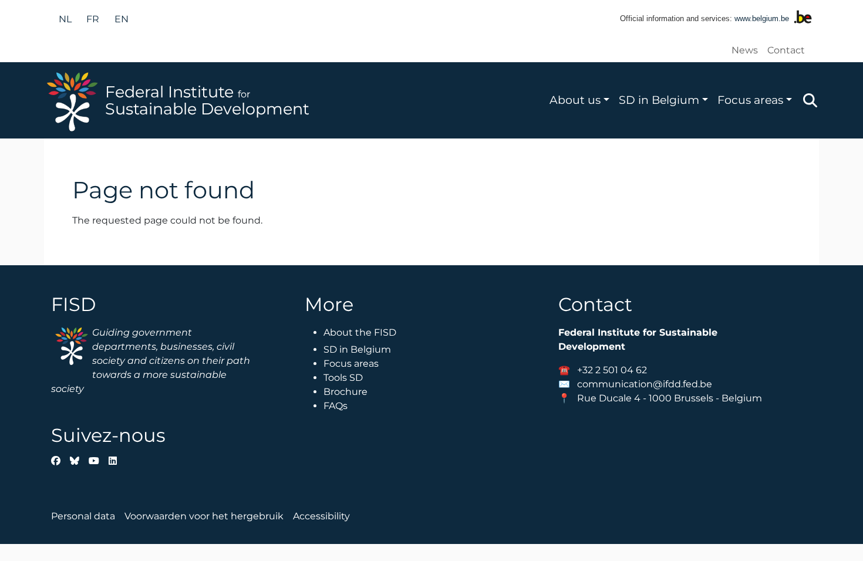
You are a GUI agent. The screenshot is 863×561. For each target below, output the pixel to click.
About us (575, 100)
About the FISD (359, 332)
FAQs (335, 405)
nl (65, 19)
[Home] (74, 100)
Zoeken (810, 100)
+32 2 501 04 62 (612, 370)
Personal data (83, 516)
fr (92, 19)
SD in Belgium (659, 100)
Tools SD (343, 377)
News (744, 50)
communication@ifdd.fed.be (644, 384)
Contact (786, 50)
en (121, 19)
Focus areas (750, 100)
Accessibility (321, 516)
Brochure (345, 391)
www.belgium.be (761, 18)
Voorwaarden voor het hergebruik (204, 516)
